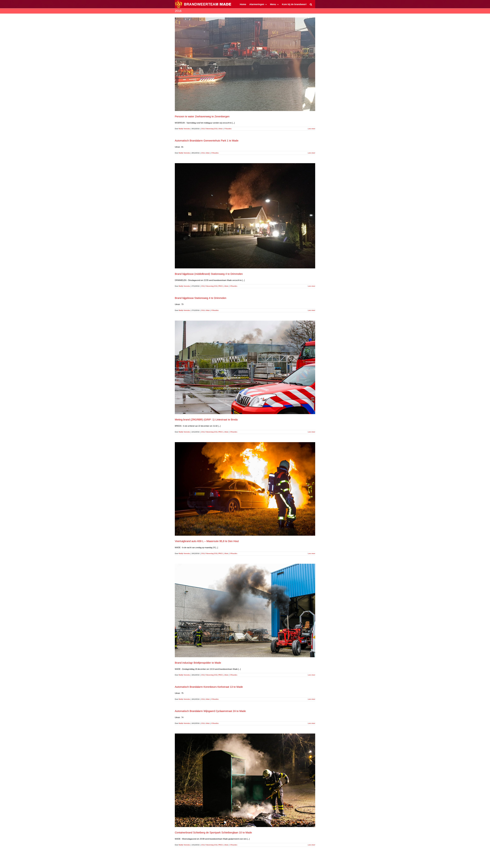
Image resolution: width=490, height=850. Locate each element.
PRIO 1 (220, 286)
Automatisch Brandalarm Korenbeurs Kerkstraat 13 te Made (209, 686)
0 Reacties (227, 129)
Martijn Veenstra (184, 129)
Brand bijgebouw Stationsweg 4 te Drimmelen (200, 298)
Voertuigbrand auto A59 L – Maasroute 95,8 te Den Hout (207, 541)
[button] (311, 4)
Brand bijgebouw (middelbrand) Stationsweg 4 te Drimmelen (209, 273)
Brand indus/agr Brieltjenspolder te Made (198, 662)
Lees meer (311, 129)
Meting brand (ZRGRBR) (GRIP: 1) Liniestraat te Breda (206, 419)
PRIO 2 (220, 845)
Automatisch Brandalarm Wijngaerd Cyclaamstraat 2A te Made (210, 711)
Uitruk (220, 129)
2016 (203, 129)
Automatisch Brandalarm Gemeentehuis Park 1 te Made (206, 140)
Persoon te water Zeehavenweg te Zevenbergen (202, 116)
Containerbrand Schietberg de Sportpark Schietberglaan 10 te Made (213, 832)
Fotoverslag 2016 (211, 129)
